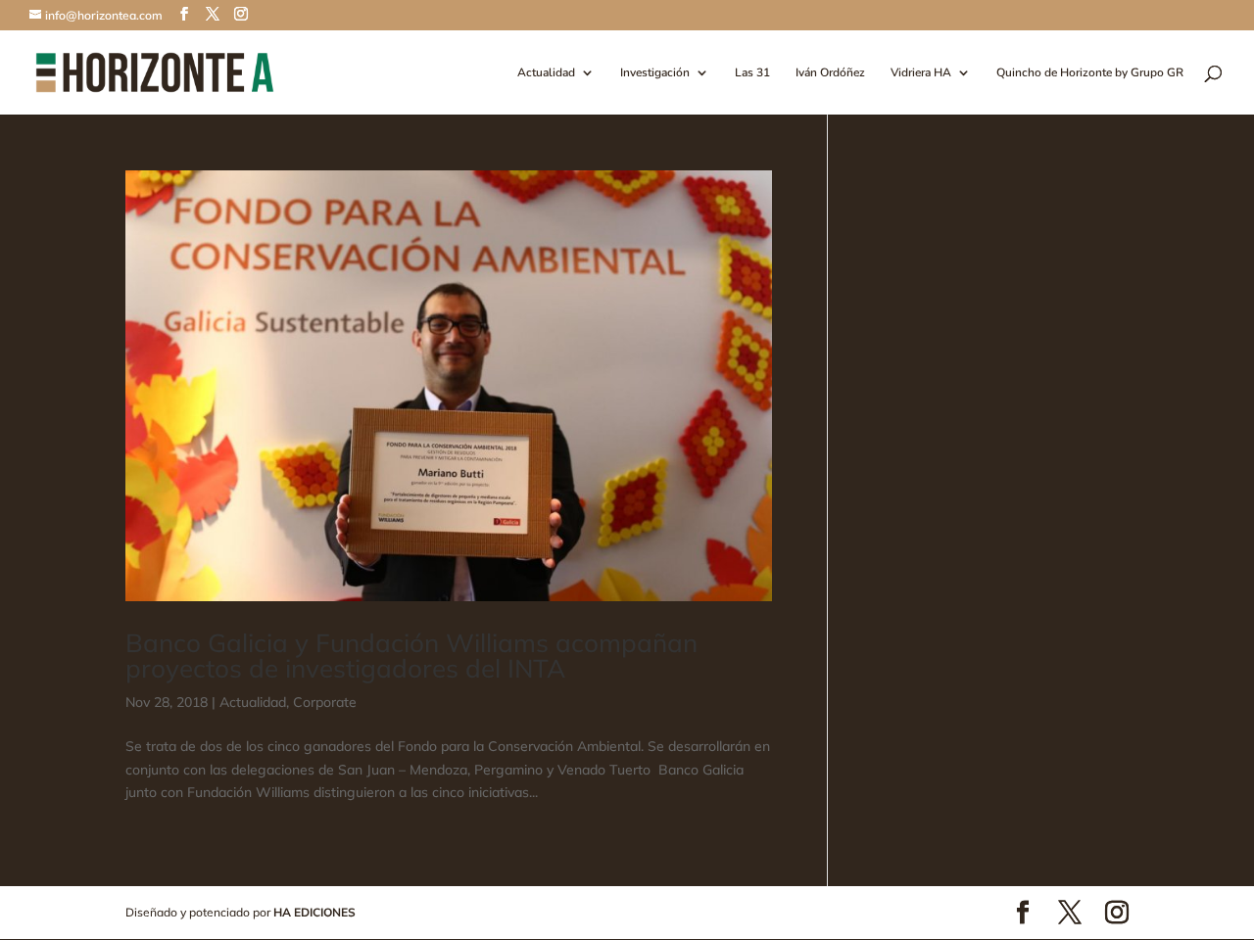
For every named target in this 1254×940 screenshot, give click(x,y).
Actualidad (546, 73)
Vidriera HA (921, 73)
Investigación (655, 73)
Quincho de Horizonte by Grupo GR (1089, 73)
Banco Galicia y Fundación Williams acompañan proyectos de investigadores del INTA (411, 655)
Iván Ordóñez (830, 73)
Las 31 (752, 73)
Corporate (325, 702)
